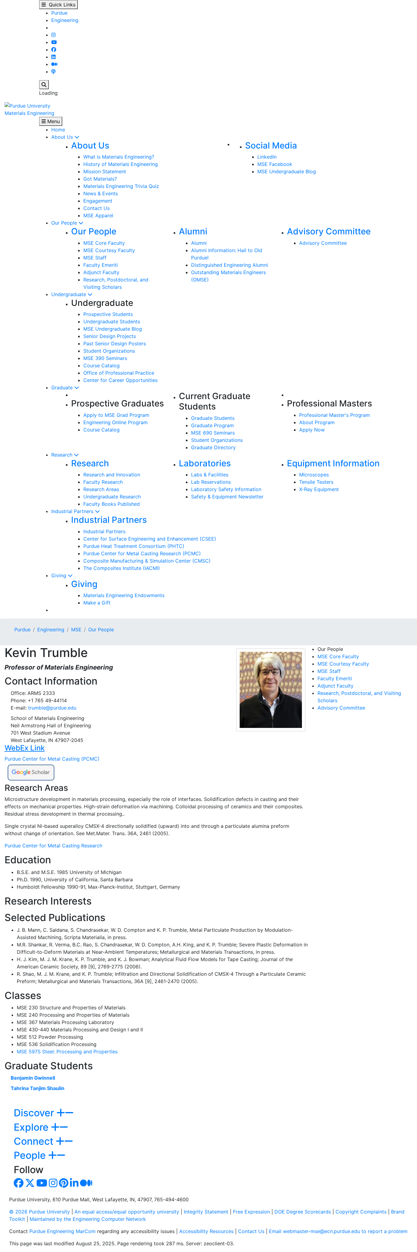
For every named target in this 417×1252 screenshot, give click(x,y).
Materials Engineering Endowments (124, 595)
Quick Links (60, 5)
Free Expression (251, 1212)
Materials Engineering (29, 113)
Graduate (62, 387)
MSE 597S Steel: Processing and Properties (67, 1051)
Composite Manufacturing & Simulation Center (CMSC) (147, 561)
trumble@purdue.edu (52, 708)
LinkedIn (267, 157)
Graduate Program (212, 425)
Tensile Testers (316, 482)
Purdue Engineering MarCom (62, 1231)
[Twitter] (30, 1185)
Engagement (97, 201)
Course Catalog (101, 365)
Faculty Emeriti (100, 265)
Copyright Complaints (360, 1212)
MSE (76, 629)
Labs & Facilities (209, 475)
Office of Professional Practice (118, 373)
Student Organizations (109, 351)
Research (62, 455)
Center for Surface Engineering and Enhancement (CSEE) (149, 539)
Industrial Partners (73, 511)
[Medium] (54, 64)
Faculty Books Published (111, 504)
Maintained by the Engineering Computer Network (88, 1219)
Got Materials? (100, 179)
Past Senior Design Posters (114, 343)
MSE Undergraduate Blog (286, 171)
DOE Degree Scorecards (302, 1212)
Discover (35, 1113)
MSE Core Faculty (104, 243)
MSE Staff (95, 258)
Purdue (59, 13)
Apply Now (312, 430)
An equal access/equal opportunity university (126, 1212)
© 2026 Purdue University (39, 1212)
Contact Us (96, 208)
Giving (59, 575)
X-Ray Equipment (319, 489)
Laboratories (205, 463)
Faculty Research (103, 482)
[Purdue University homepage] (27, 105)
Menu (53, 121)
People (31, 1155)
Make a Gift (97, 603)
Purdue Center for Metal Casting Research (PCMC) (142, 553)
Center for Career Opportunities (120, 380)
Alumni (193, 231)
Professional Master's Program (334, 415)
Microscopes (314, 475)
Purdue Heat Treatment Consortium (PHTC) (133, 546)
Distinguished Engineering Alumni (229, 265)
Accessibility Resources (206, 1231)
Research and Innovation (111, 475)
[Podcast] (53, 71)
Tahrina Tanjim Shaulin (37, 1088)
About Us (62, 137)
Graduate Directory (213, 447)
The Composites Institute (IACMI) (121, 568)
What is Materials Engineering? (118, 157)
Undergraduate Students (111, 321)
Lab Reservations (211, 482)
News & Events (100, 193)
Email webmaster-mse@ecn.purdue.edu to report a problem (338, 1231)
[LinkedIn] (53, 57)
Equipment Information (333, 463)
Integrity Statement (206, 1212)
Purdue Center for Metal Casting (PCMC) (52, 759)
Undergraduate (69, 294)
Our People (64, 223)
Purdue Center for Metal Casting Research (53, 846)
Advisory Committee (329, 231)
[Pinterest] (63, 1185)
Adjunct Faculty (101, 272)
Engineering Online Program (115, 422)
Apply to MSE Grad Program (116, 415)
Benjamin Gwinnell (33, 1078)
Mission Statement (104, 171)
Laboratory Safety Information (226, 489)
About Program (317, 422)
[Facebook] (53, 49)
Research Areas (101, 489)
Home (58, 130)
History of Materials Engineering (120, 164)
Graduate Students (212, 418)
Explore (32, 1127)
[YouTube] (54, 42)
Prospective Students (108, 314)
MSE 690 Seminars (213, 433)
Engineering (64, 20)
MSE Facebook (274, 164)
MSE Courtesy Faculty (109, 250)
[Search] (44, 84)
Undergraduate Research (112, 497)
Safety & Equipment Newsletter (227, 497)
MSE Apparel (98, 215)
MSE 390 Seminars (105, 358)
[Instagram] (53, 35)
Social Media (271, 145)
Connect (35, 1141)
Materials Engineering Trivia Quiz (121, 186)
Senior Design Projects (109, 336)
